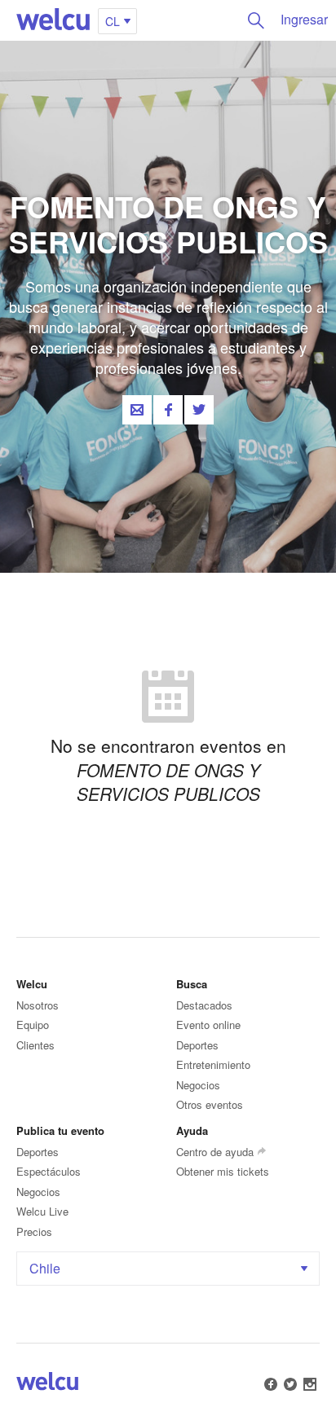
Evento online (208, 1024)
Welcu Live (42, 1211)
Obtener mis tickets (222, 1171)
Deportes (197, 1045)
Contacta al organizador (137, 409)
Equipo (32, 1024)
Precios (34, 1231)
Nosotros (37, 1005)
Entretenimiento (213, 1064)
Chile (44, 1268)
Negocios (198, 1085)
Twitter (199, 409)
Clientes (35, 1045)
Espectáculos (48, 1171)
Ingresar (304, 19)
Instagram (310, 1384)
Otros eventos (209, 1104)
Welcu (53, 20)
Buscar (256, 20)
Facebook (168, 409)
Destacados (204, 1005)
